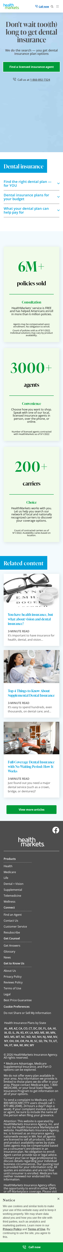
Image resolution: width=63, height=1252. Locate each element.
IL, (14, 1033)
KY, (27, 1033)
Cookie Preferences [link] (17, 1006)
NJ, (45, 1037)
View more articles (31, 810)
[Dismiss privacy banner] (58, 1199)
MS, (12, 1037)
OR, (22, 1041)
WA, (16, 1045)
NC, (23, 1037)
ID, (10, 1033)
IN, (18, 1033)
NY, (6, 1041)
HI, (55, 1028)
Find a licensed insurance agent (31, 67)
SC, (36, 1041)
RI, (32, 1041)
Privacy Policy (12, 1229)
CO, (25, 1028)
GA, (50, 1028)
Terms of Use (36, 1229)
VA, (6, 1045)
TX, (51, 1041)
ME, (42, 1033)
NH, (39, 1037)
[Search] (52, 7)
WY (32, 1045)
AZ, (16, 1028)
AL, (6, 1028)
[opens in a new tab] (55, 833)
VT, (11, 1045)
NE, (34, 1037)
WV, (26, 1045)
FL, (45, 1028)
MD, (37, 1033)
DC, (35, 1028)
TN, (46, 1041)
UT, (55, 1041)
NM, (50, 1037)
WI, (21, 1045)
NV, (55, 1037)
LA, (32, 1033)
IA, (6, 1033)
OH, (11, 1041)
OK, (17, 1041)
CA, (21, 1028)
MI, (48, 1033)
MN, (53, 1033)
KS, (22, 1033)
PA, (27, 1041)
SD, (41, 1041)
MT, (18, 1037)
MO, (7, 1037)
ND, (28, 1037)
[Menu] (58, 7)
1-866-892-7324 (40, 80)
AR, (11, 1028)
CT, (31, 1028)
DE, (40, 1028)
